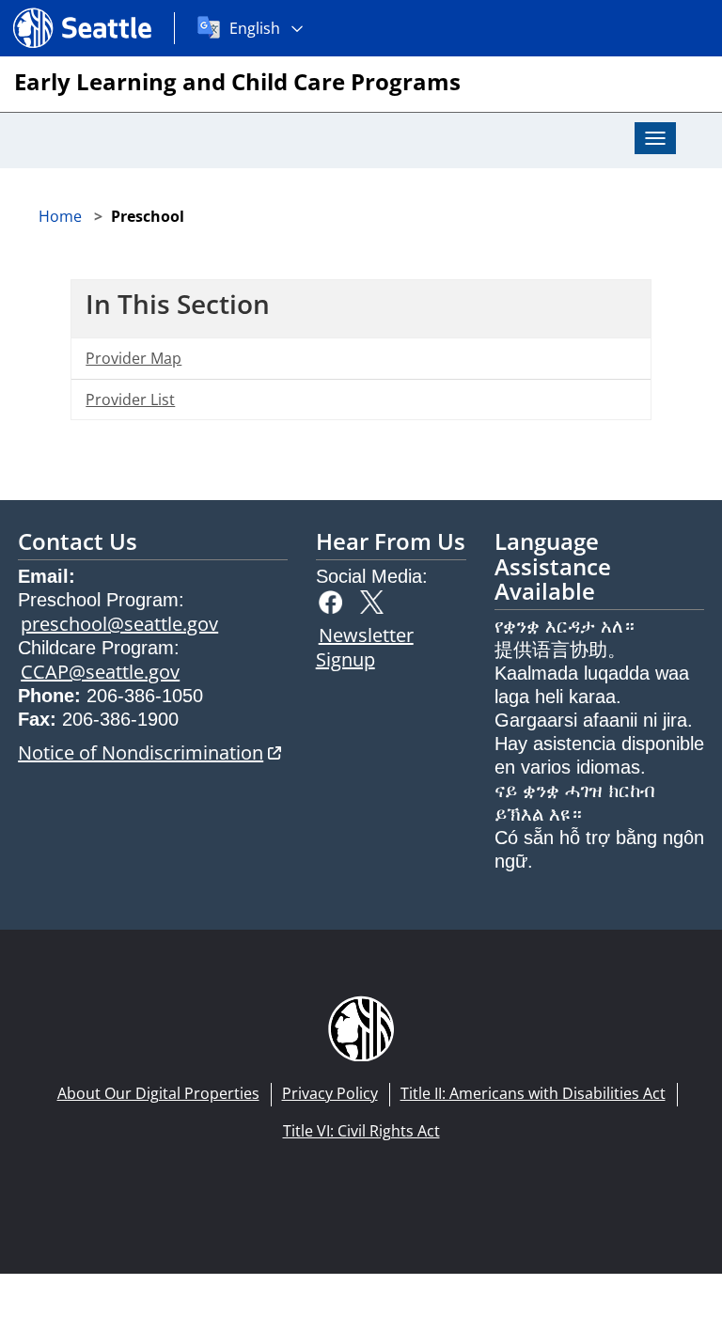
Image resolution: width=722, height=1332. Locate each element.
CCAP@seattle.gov (100, 671)
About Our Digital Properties (158, 1093)
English (254, 28)
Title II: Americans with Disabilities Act (533, 1093)
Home (60, 216)
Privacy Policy (330, 1093)
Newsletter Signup (365, 647)
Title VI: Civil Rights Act (361, 1130)
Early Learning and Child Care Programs (237, 81)
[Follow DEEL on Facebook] (335, 600)
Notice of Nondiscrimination (149, 752)
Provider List (130, 399)
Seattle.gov (53, 10)
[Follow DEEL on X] (376, 600)
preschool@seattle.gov (119, 623)
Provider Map (133, 358)
